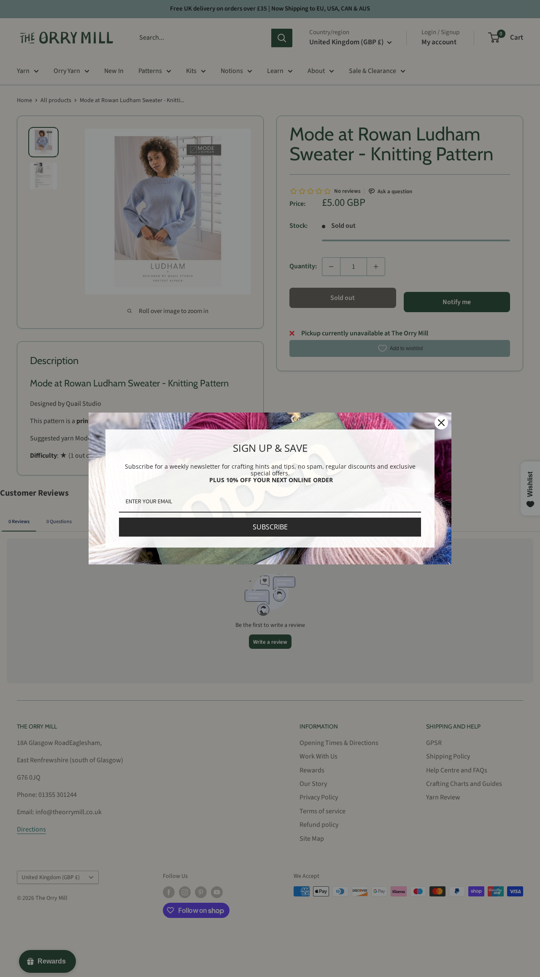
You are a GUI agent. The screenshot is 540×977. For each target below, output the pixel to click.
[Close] (441, 423)
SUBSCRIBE (270, 527)
